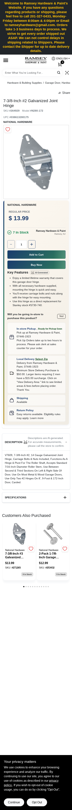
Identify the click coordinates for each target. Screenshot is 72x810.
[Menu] (5, 60)
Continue (14, 802)
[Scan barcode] (67, 73)
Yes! (61, 316)
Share (66, 92)
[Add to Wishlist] (8, 129)
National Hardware (17, 121)
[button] (59, 59)
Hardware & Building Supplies (24, 82)
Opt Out (37, 802)
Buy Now (36, 264)
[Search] (59, 72)
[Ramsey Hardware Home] (36, 60)
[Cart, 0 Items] (60, 64)
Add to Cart (36, 254)
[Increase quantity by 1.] (31, 244)
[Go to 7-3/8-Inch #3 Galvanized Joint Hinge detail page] (19, 534)
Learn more (37, 418)
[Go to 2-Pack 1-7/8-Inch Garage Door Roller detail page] (53, 534)
